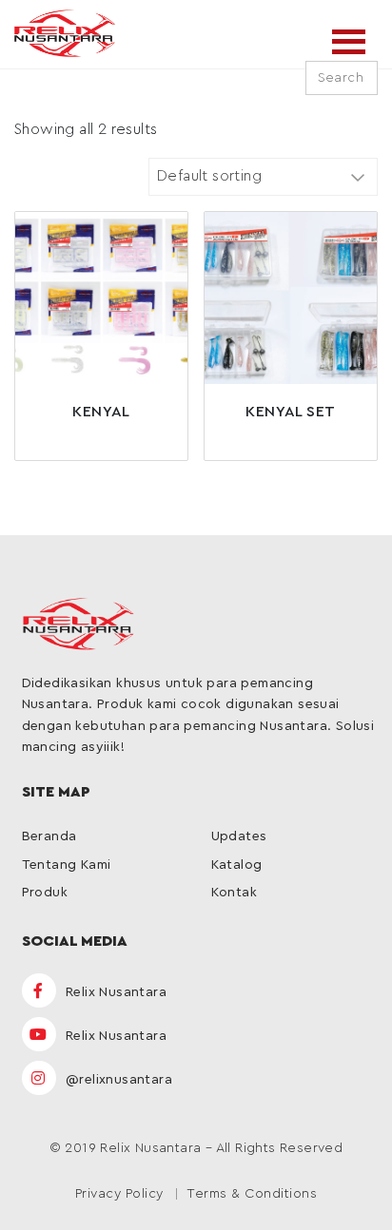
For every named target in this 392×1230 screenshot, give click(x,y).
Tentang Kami (66, 865)
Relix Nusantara (114, 992)
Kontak (234, 892)
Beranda (49, 836)
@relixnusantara (117, 1079)
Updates (239, 836)
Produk (45, 892)
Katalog (237, 865)
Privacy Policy (119, 1194)
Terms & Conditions (251, 1194)
